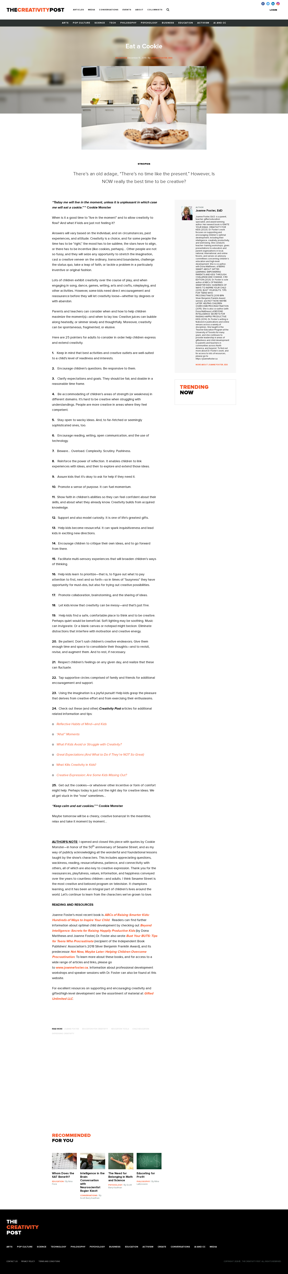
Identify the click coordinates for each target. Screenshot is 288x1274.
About (139, 10)
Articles (78, 10)
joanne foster (71, 1029)
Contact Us (12, 1261)
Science (99, 23)
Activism (203, 23)
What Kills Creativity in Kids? (76, 764)
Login (273, 10)
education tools (120, 1029)
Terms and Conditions (49, 1261)
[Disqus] (108, 1085)
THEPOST (22, 1227)
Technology (58, 1247)
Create (162, 1247)
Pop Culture (81, 23)
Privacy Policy (28, 1261)
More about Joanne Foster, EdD (212, 365)
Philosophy (128, 23)
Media (91, 10)
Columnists (154, 10)
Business (168, 23)
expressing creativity (63, 1033)
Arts (65, 23)
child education (140, 1029)
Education (185, 23)
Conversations (108, 10)
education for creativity (95, 1029)
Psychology (149, 23)
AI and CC (220, 23)
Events (126, 10)
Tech (112, 23)
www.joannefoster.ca (72, 967)
